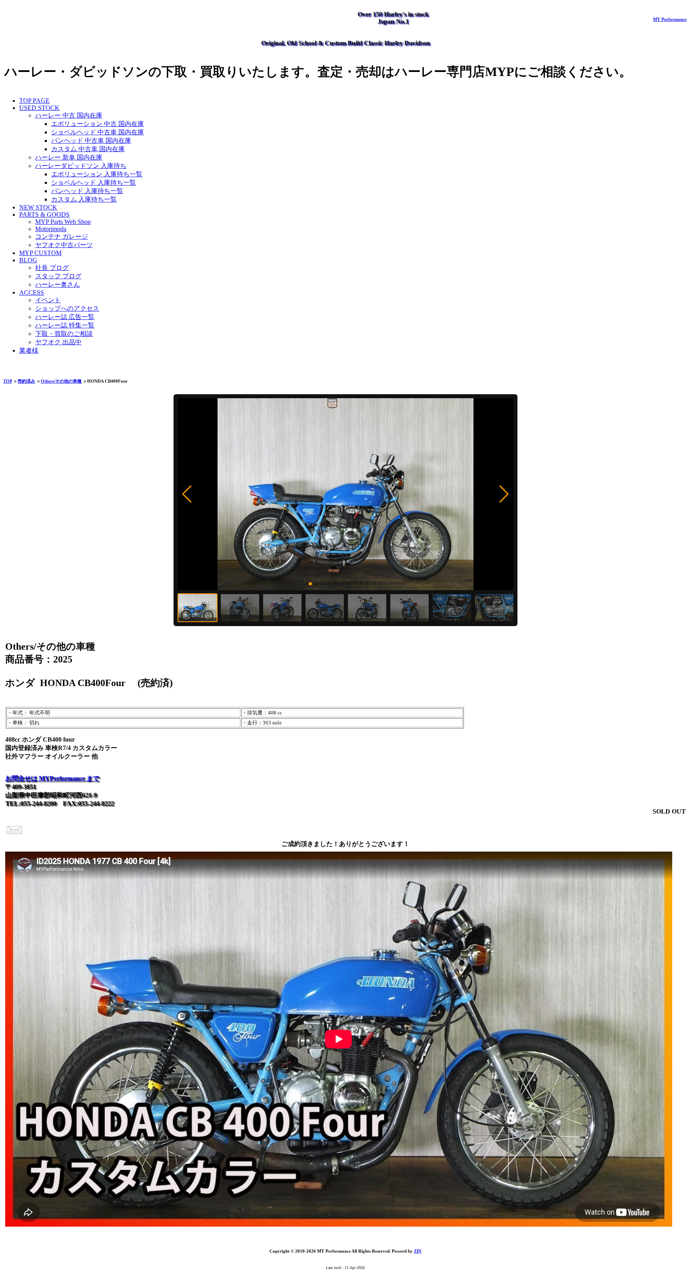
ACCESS (31, 292)
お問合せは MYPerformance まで (52, 778)
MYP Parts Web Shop (63, 221)
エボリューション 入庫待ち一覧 (96, 174)
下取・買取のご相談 (64, 333)
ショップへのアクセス (67, 308)
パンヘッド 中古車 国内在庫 (91, 140)
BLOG (28, 260)
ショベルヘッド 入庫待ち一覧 (93, 182)
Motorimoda (50, 228)
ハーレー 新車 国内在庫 (68, 157)
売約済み (26, 381)
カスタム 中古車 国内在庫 (88, 149)
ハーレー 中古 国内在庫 (68, 115)
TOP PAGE (34, 100)
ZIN (417, 1251)
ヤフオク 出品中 (58, 342)
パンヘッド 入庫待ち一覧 (87, 191)
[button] (187, 494)
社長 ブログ (52, 267)
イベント (48, 300)
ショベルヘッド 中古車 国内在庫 (97, 132)
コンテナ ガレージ (61, 236)
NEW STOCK (38, 207)
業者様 (28, 350)
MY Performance (670, 19)
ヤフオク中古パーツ (64, 244)
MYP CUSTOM (40, 252)
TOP (7, 381)
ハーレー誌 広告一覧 (64, 316)
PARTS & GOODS (44, 214)
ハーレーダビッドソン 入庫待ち (80, 165)
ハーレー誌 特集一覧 (64, 325)
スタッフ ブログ (58, 276)
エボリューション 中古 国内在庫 (97, 123)
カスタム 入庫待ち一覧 (84, 199)
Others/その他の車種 (61, 381)
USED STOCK (39, 107)
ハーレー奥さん (57, 284)
